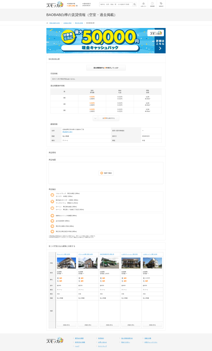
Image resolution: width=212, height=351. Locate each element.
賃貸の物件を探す (54, 23)
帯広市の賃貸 (79, 23)
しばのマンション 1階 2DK (129, 254)
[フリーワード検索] (134, 4)
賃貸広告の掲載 (80, 342)
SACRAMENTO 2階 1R (107, 254)
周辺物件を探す (67, 132)
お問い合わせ (102, 342)
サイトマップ (102, 346)
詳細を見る (66, 325)
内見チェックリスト (151, 342)
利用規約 (101, 338)
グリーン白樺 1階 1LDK (85, 254)
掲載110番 (148, 338)
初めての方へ (125, 342)
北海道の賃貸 (67, 23)
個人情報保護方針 (127, 338)
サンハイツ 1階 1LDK (63, 254)
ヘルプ (77, 346)
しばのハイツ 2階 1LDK (150, 254)
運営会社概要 (79, 338)
